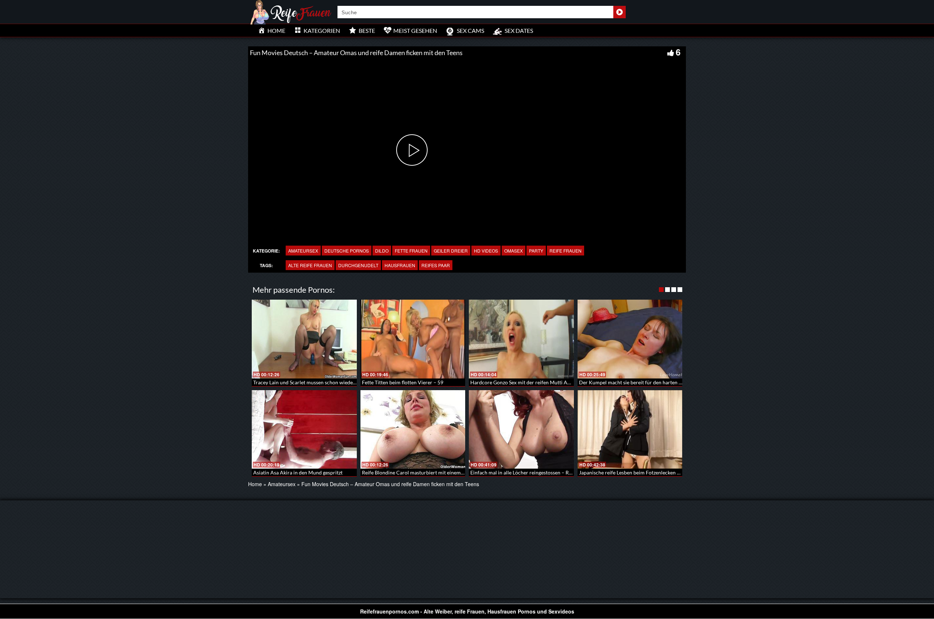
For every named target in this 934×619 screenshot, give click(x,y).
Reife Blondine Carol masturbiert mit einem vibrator (421, 472)
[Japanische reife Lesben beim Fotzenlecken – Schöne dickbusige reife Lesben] (630, 429)
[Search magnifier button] (619, 12)
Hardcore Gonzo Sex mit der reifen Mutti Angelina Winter (535, 382)
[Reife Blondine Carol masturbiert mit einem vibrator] (413, 429)
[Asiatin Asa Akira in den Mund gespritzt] (304, 429)
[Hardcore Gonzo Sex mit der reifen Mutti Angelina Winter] (521, 339)
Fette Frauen (411, 250)
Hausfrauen (400, 265)
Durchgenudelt (358, 265)
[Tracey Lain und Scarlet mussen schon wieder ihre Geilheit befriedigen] (304, 339)
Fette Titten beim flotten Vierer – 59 (402, 382)
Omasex (513, 250)
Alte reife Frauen (310, 265)
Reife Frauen (565, 250)
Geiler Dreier (451, 250)
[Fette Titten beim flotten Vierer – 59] (413, 339)
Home (255, 484)
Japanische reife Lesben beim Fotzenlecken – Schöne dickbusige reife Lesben (665, 472)
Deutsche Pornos (346, 250)
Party (536, 250)
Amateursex (303, 250)
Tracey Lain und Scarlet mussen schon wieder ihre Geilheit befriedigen (332, 382)
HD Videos (486, 250)
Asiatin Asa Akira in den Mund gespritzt (298, 472)
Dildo (382, 250)
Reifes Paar (435, 265)
